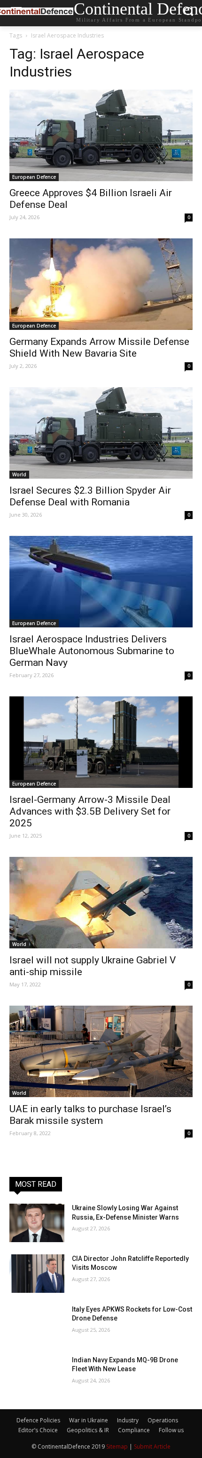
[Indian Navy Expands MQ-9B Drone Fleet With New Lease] (36, 1375)
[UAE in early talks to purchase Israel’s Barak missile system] (101, 1051)
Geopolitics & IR (88, 1430)
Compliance (134, 1430)
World (19, 474)
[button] (188, 13)
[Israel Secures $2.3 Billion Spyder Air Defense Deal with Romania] (101, 433)
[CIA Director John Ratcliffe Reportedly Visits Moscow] (36, 1273)
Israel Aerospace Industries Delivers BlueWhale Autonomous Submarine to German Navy (91, 651)
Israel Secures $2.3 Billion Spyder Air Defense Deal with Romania (90, 496)
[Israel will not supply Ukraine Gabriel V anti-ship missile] (101, 902)
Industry (128, 1420)
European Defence (34, 177)
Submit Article (152, 1446)
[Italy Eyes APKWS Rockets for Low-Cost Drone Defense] (36, 1324)
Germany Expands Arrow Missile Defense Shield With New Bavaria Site (99, 347)
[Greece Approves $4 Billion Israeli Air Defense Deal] (101, 135)
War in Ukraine (88, 1420)
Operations (163, 1420)
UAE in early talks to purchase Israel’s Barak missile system (90, 1114)
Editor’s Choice (38, 1430)
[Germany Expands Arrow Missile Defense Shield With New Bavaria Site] (101, 284)
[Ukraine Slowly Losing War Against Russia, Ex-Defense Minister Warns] (36, 1223)
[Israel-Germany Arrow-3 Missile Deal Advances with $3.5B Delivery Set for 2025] (101, 742)
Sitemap (117, 1446)
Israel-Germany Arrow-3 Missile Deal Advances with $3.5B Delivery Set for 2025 (90, 811)
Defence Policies (38, 1420)
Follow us (171, 1430)
